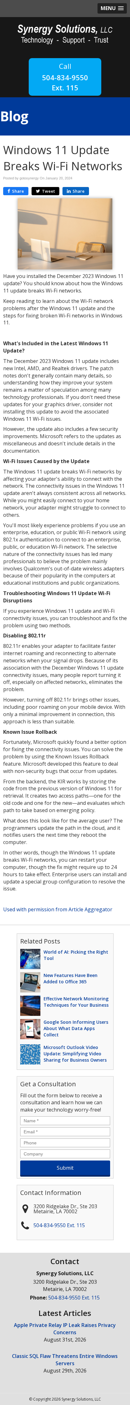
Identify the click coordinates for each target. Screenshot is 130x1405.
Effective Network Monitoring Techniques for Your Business (76, 1002)
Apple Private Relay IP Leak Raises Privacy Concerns (65, 1329)
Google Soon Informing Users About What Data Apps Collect (76, 1028)
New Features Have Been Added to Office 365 (71, 978)
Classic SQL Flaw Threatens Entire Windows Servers (65, 1360)
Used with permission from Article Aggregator (57, 909)
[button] (112, 8)
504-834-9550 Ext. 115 (65, 82)
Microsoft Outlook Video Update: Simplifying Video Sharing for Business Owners (75, 1053)
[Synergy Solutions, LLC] (65, 33)
